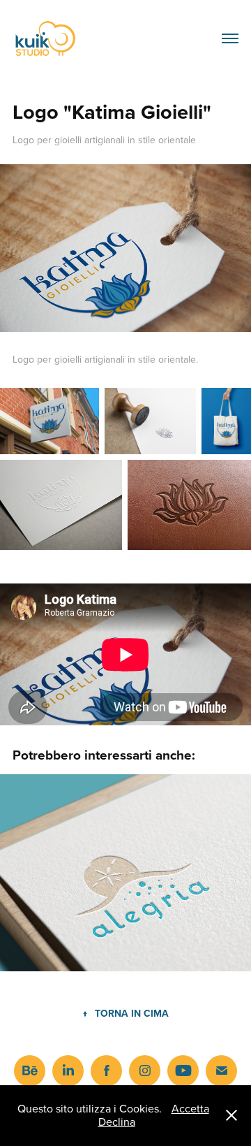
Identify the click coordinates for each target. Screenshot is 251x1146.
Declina (116, 1121)
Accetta (190, 1108)
